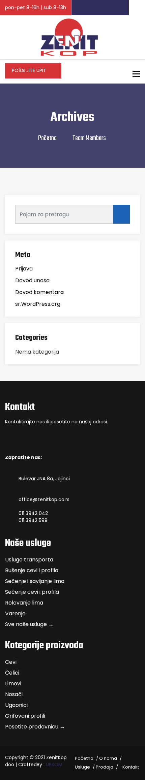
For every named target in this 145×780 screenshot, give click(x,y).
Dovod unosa (32, 280)
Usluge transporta (29, 559)
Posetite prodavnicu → (35, 726)
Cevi (11, 662)
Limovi (13, 683)
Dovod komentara (39, 292)
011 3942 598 (33, 520)
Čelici (12, 673)
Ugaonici (16, 705)
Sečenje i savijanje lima (34, 581)
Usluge (82, 767)
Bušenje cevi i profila (31, 570)
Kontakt (130, 767)
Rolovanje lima (24, 603)
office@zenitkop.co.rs (44, 499)
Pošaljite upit (30, 70)
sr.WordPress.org (37, 304)
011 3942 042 (33, 513)
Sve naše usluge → (29, 624)
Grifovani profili (25, 716)
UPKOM (54, 764)
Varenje (15, 613)
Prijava (24, 268)
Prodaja (104, 767)
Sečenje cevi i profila (32, 592)
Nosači (14, 694)
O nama (108, 758)
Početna (47, 138)
